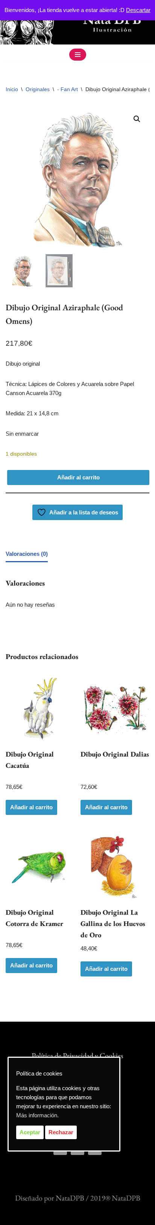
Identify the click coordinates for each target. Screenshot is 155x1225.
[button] (137, 119)
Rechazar (61, 1132)
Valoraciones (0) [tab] (27, 554)
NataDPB (70, 1198)
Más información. (37, 1115)
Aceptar (30, 1132)
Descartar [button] (138, 10)
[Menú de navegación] (77, 55)
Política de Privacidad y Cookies (77, 1055)
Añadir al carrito (78, 477)
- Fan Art (67, 89)
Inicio (12, 89)
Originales (38, 89)
